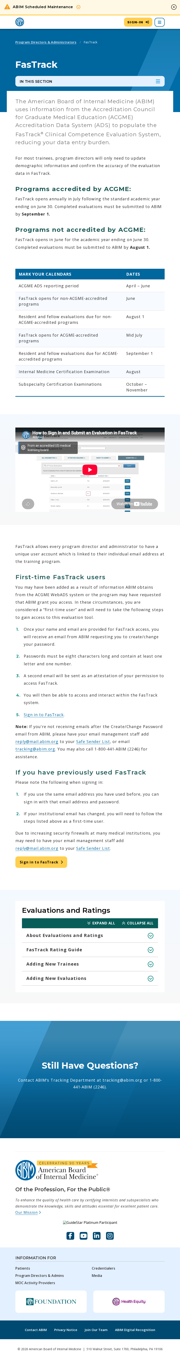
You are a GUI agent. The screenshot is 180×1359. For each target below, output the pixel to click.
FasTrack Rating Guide (54, 950)
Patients (22, 1268)
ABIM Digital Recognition (135, 1330)
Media (97, 1275)
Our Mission (28, 1212)
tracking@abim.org (35, 749)
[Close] (174, 7)
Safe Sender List (93, 741)
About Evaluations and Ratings (64, 935)
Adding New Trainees (52, 964)
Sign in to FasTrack (44, 714)
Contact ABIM (36, 1330)
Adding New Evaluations (56, 978)
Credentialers (103, 1268)
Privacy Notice (65, 1330)
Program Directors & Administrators (45, 42)
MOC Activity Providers (35, 1282)
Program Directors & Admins (39, 1275)
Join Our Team (96, 1330)
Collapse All (140, 923)
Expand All (103, 923)
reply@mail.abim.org (36, 741)
